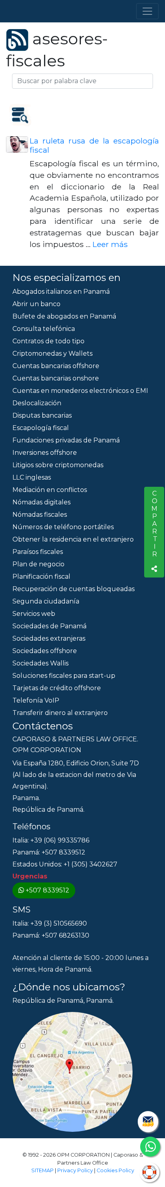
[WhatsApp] (150, 1147)
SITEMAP (42, 1170)
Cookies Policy (115, 1170)
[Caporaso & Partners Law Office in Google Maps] (72, 1071)
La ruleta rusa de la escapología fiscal (94, 145)
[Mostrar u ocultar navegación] (147, 11)
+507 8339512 (47, 890)
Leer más (110, 244)
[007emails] (148, 1121)
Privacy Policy (75, 1170)
